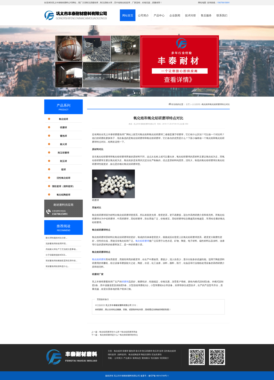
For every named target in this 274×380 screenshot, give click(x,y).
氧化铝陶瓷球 (63, 194)
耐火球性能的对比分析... (56, 237)
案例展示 (146, 357)
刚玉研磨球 (63, 152)
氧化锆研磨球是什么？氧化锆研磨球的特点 (118, 334)
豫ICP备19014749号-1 (158, 375)
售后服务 (206, 15)
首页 (188, 104)
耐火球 (63, 144)
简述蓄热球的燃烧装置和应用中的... (61, 260)
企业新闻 (174, 15)
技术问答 (190, 15)
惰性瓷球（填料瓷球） (63, 186)
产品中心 (159, 15)
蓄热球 (63, 135)
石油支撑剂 (157, 354)
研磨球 (63, 127)
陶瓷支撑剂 (146, 354)
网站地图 (202, 2)
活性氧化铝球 (63, 177)
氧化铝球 (63, 119)
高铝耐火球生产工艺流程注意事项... (61, 249)
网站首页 (127, 15)
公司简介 (143, 15)
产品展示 (128, 357)
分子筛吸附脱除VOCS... (56, 254)
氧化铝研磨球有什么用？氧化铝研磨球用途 (118, 331)
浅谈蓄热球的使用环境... (56, 243)
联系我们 (221, 15)
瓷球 (63, 169)
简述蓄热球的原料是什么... (57, 266)
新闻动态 (137, 357)
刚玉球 (63, 161)
